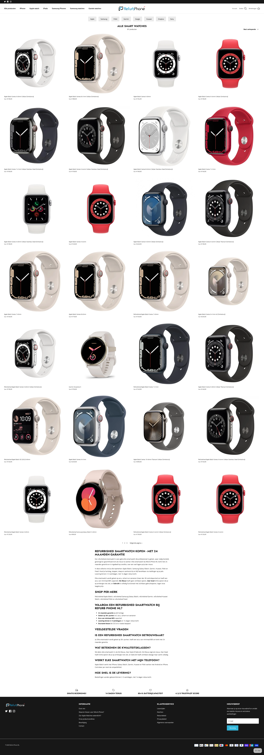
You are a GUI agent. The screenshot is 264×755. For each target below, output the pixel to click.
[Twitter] (5, 1)
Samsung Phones (59, 8)
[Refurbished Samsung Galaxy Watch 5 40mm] (100, 499)
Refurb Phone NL (14, 745)
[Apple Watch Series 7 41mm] (229, 136)
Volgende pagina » (136, 543)
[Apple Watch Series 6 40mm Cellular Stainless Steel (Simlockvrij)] (35, 209)
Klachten (160, 712)
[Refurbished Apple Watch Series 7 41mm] (164, 354)
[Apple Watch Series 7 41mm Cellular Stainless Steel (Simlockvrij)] (35, 136)
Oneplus (161, 19)
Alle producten (10, 8)
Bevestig (233, 728)
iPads (45, 8)
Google (137, 19)
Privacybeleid (161, 719)
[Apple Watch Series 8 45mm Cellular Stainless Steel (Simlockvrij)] (164, 136)
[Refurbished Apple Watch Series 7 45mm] (164, 281)
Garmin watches (95, 8)
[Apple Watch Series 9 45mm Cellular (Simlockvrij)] (164, 209)
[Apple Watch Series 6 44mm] (100, 209)
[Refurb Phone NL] (132, 8)
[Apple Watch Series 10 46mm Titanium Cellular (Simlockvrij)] (164, 426)
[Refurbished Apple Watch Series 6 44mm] (229, 499)
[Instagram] (10, 1)
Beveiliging (83, 722)
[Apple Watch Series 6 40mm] (164, 63)
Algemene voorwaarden (165, 722)
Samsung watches (77, 8)
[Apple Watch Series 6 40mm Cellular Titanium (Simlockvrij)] (229, 354)
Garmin (126, 19)
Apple (92, 19)
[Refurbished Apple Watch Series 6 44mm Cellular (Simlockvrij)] (164, 499)
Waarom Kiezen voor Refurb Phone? (91, 712)
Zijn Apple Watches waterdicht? (90, 715)
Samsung (104, 19)
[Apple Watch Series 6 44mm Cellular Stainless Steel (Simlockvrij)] (100, 136)
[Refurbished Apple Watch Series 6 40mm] (35, 499)
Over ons (82, 708)
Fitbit (115, 19)
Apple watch (34, 8)
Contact (81, 726)
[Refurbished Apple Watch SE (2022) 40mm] (35, 426)
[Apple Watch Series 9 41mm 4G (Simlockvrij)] (229, 281)
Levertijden (161, 708)
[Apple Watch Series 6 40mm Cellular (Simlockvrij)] (35, 63)
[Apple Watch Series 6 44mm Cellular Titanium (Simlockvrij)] (229, 209)
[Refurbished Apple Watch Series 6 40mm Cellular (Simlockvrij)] (35, 354)
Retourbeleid (161, 715)
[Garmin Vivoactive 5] (100, 354)
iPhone (22, 8)
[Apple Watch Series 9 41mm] (100, 426)
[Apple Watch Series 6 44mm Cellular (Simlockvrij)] (229, 63)
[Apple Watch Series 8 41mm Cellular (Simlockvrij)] (100, 63)
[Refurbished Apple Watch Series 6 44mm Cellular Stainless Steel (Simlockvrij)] (229, 426)
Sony (172, 19)
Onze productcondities (86, 719)
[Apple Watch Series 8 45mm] (100, 281)
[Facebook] (8, 1)
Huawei (149, 19)
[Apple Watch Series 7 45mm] (35, 281)
